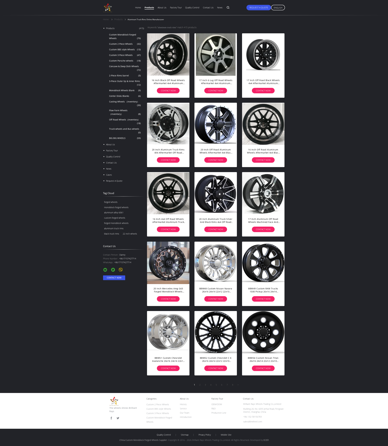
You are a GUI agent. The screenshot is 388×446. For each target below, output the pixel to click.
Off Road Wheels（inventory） (125, 121)
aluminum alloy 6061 (114, 212)
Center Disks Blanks (125, 96)
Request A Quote (258, 7)
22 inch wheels (130, 233)
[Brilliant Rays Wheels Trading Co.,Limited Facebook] (111, 418)
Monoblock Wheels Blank (125, 90)
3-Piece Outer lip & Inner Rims (125, 83)
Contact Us (208, 7)
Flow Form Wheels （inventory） (125, 112)
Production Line (218, 412)
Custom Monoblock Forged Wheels (125, 36)
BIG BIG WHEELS (125, 138)
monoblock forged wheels (116, 207)
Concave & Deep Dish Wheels (125, 68)
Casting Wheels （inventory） (125, 103)
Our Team (184, 412)
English (278, 7)
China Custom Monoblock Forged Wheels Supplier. (143, 440)
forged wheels (110, 202)
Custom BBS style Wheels (125, 49)
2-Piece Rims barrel (125, 75)
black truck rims (111, 233)
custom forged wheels (114, 217)
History (183, 404)
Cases (109, 174)
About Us (162, 7)
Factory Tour (176, 7)
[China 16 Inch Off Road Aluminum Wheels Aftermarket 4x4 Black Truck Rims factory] (263, 124)
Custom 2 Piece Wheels (125, 43)
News (219, 7)
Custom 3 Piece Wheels (125, 55)
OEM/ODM (216, 404)
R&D (213, 408)
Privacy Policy (205, 435)
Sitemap (185, 435)
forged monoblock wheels (116, 223)
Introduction (186, 417)
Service (183, 408)
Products (149, 7)
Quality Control (192, 7)
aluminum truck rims (114, 228)
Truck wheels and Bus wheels (125, 130)
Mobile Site (226, 435)
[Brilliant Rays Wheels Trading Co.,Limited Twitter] (118, 418)
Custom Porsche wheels (125, 60)
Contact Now (168, 90)
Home (138, 7)
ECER (266, 440)
